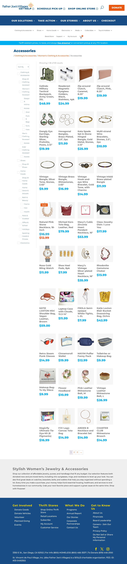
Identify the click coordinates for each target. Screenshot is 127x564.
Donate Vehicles (22, 513)
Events (17, 525)
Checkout (108, 21)
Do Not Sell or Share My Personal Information (103, 537)
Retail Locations (49, 516)
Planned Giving (22, 521)
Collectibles (89, 30)
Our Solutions (22, 21)
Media (77, 30)
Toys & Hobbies (104, 30)
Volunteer (19, 517)
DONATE (117, 7)
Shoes (39, 30)
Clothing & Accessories (23, 30)
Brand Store (49, 36)
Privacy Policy (100, 531)
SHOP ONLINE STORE (81, 8)
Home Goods (51, 30)
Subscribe (46, 520)
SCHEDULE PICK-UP (49, 8)
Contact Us (72, 527)
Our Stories (69, 21)
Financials (98, 517)
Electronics (66, 30)
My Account (72, 36)
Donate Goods (21, 509)
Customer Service (49, 527)
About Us (89, 21)
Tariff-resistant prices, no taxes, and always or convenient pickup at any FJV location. (63, 43)
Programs (72, 509)
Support (59, 36)
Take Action (46, 21)
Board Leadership (102, 520)
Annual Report (74, 513)
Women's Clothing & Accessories (53, 56)
